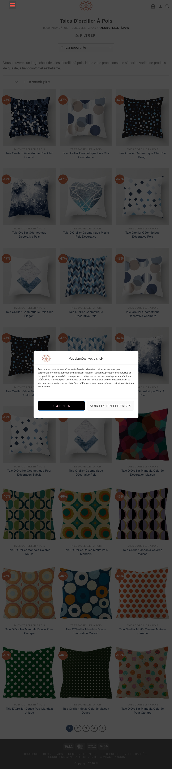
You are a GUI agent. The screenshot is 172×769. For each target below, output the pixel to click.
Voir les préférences (110, 406)
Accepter (61, 406)
